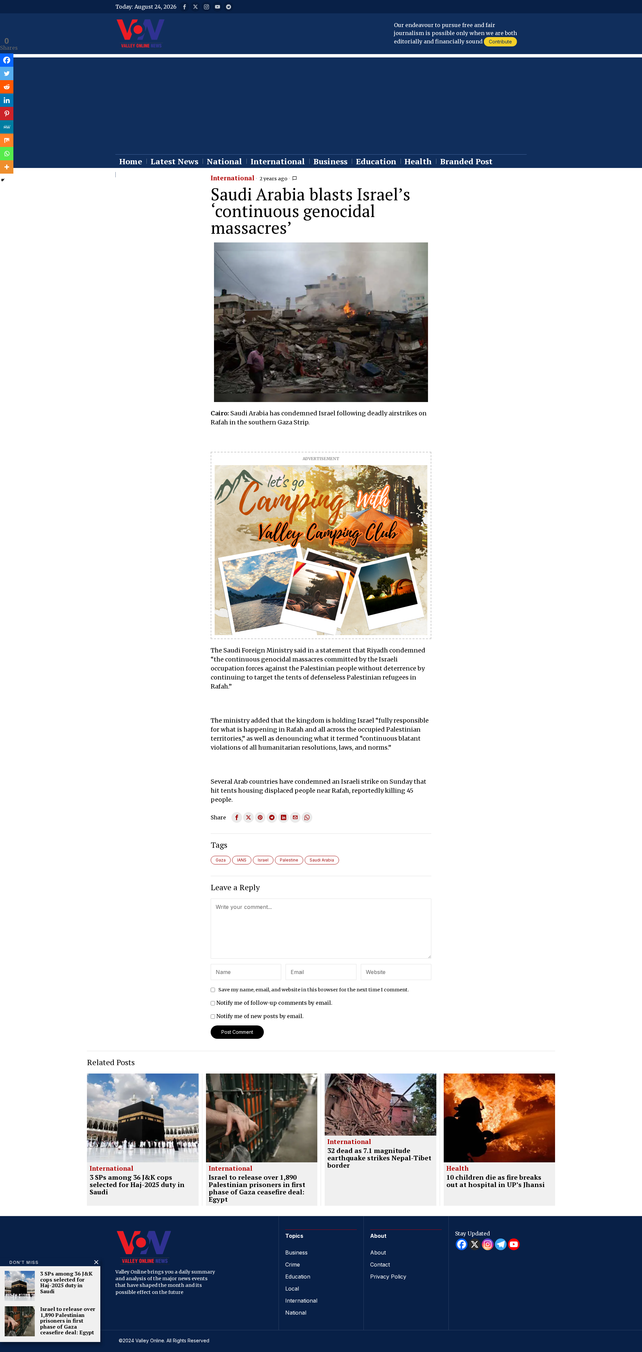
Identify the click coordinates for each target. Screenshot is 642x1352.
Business (296, 1252)
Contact (380, 1264)
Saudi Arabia (322, 859)
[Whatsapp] (6, 153)
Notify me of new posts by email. (260, 1016)
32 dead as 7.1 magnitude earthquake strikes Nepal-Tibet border (379, 1158)
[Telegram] (501, 1244)
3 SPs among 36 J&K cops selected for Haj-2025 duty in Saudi (137, 1185)
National (295, 1312)
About (378, 1252)
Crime (292, 1264)
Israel (263, 859)
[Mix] (6, 140)
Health (457, 1168)
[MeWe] (6, 127)
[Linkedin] (6, 100)
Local (292, 1288)
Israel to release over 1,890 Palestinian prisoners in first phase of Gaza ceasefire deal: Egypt (257, 1188)
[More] (6, 167)
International (232, 178)
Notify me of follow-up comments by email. (274, 1002)
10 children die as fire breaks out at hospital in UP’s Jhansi (495, 1181)
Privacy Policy (388, 1276)
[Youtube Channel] (514, 1244)
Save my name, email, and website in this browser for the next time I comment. (313, 990)
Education (297, 1276)
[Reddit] (6, 86)
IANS (241, 859)
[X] (474, 1244)
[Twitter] (6, 73)
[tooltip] (184, 7)
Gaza (221, 859)
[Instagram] (488, 1244)
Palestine (289, 859)
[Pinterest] (6, 113)
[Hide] (2, 180)
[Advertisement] (321, 104)
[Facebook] (6, 60)
